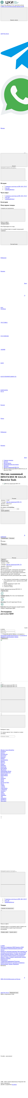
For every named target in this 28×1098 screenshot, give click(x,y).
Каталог (6, 461)
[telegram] (12, 1030)
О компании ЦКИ (10, 947)
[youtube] (12, 1018)
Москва (3, 750)
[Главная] (10, 3)
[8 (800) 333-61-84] (12, 152)
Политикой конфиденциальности (9, 635)
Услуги (2, 950)
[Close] (1, 816)
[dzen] (12, 1054)
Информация (4, 960)
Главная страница (8, 460)
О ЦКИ (3, 945)
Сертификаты (4, 948)
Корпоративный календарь (15, 948)
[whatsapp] (12, 1080)
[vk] (12, 1006)
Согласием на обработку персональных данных (14, 636)
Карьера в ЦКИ (19, 947)
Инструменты (7, 463)
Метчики (6, 466)
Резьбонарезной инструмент (11, 464)
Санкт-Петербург (9, 750)
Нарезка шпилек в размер (11, 954)
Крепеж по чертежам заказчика (9, 951)
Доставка (15, 952)
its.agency (14, 1084)
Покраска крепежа (5, 958)
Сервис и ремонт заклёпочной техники (15, 957)
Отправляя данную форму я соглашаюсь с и (14, 635)
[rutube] (12, 1042)
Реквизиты (16, 964)
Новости (3, 947)
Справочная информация (7, 961)
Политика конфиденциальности (10, 962)
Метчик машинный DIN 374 (11, 467)
